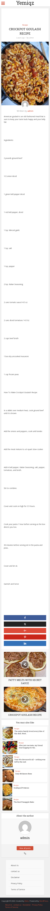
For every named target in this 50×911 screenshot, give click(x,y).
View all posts (25, 848)
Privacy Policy (16, 883)
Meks (27, 901)
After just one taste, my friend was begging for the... (31, 746)
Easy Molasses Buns (23, 774)
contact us (15, 871)
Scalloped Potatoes (21, 788)
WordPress (43, 901)
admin (31, 38)
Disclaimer (15, 877)
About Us (15, 865)
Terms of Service (18, 889)
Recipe (25, 25)
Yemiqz (25, 3)
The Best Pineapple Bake (24, 802)
